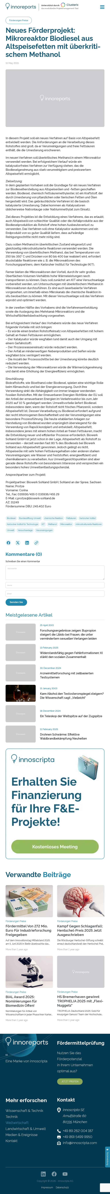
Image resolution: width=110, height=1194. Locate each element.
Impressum (47, 1187)
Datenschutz (62, 1187)
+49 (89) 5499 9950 (77, 1137)
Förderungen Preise (18, 20)
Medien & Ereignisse (22, 1135)
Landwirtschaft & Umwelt (26, 1129)
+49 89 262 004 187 (78, 1131)
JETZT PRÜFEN (69, 1081)
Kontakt (11, 1141)
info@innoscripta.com (80, 1143)
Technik (12, 1117)
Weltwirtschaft (17, 1123)
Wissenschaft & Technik (24, 1111)
